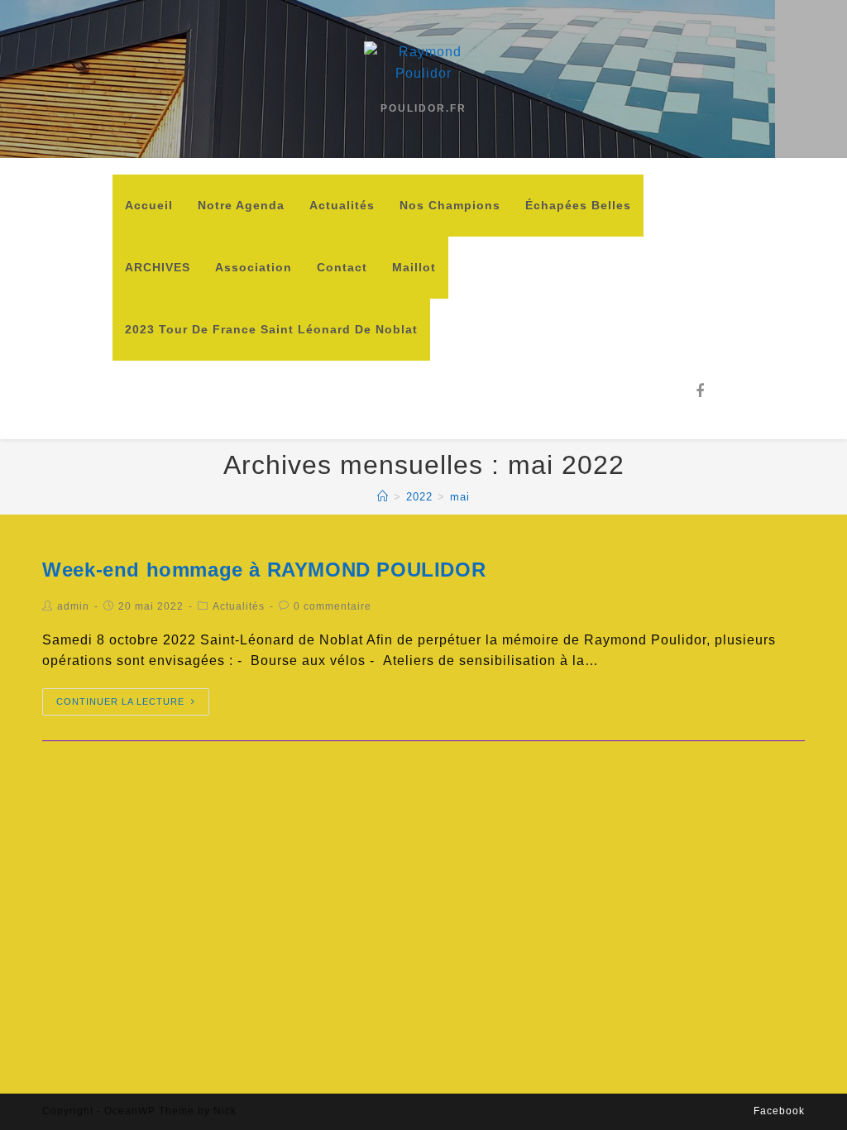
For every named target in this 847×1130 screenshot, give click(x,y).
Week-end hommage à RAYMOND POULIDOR (264, 569)
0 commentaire (332, 606)
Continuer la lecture (120, 701)
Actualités (239, 606)
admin (73, 606)
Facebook (779, 1111)
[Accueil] (383, 497)
